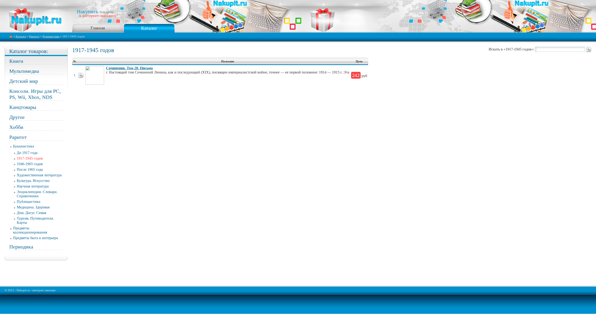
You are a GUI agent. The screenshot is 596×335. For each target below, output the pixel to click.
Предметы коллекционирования (30, 230)
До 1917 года (27, 153)
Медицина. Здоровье (33, 207)
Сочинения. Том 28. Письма (129, 68)
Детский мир (23, 81)
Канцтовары (22, 107)
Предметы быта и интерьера (35, 238)
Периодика (21, 247)
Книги (16, 61)
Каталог (149, 28)
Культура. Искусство (33, 181)
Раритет (34, 36)
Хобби (16, 127)
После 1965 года (30, 169)
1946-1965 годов (30, 164)
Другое (17, 117)
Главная (98, 28)
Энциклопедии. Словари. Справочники (37, 194)
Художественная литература (39, 175)
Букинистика (51, 36)
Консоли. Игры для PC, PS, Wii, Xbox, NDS (35, 94)
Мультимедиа (24, 71)
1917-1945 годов (30, 158)
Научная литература (33, 186)
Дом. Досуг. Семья (31, 213)
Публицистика (28, 202)
